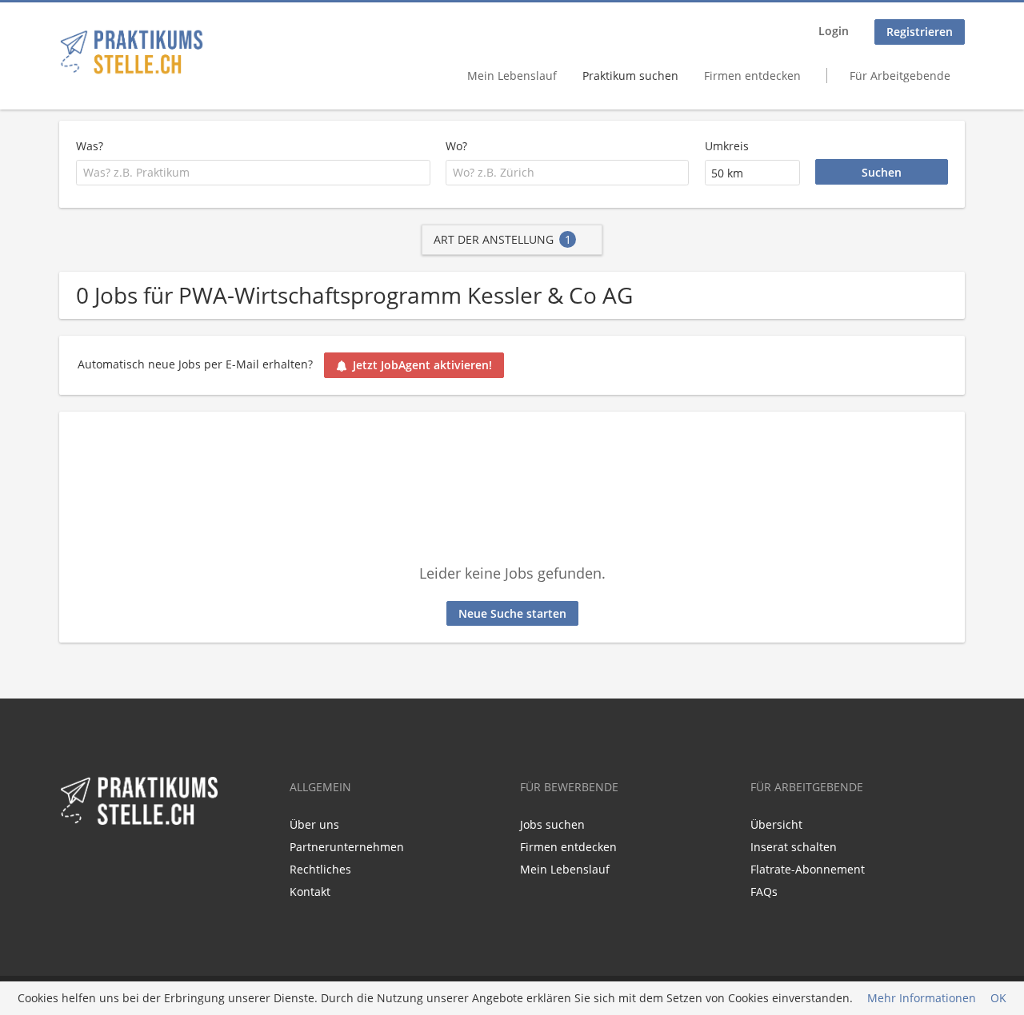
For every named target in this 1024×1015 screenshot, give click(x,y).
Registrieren (919, 31)
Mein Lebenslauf (512, 75)
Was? (89, 145)
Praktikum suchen (630, 75)
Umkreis (727, 145)
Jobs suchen (552, 824)
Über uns (314, 824)
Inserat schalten (793, 846)
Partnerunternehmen (347, 846)
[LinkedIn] (97, 861)
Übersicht (776, 824)
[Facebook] (70, 861)
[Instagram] (121, 861)
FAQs (764, 891)
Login (833, 30)
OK (998, 998)
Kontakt (310, 891)
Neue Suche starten (512, 613)
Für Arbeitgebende (900, 75)
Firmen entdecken (752, 75)
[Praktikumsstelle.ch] (131, 52)
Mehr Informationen (921, 998)
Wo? (456, 145)
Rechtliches (320, 869)
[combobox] (253, 172)
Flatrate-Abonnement (807, 869)
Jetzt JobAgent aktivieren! (422, 364)
